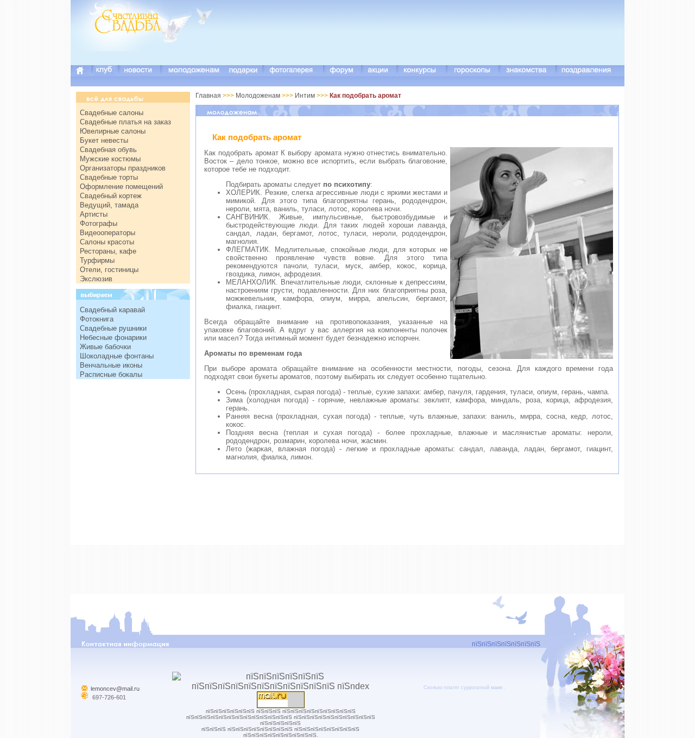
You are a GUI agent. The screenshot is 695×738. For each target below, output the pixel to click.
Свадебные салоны (111, 113)
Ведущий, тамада (109, 205)
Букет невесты (104, 140)
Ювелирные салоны (113, 131)
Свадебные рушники (113, 328)
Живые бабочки (105, 347)
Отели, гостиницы (109, 270)
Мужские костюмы (110, 159)
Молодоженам (259, 95)
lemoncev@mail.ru (115, 688)
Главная (208, 95)
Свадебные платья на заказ (125, 122)
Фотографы (98, 223)
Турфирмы (97, 260)
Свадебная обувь (108, 150)
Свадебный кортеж (111, 196)
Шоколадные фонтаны (117, 356)
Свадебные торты (109, 177)
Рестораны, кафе (108, 251)
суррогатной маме (482, 687)
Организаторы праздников (123, 168)
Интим (305, 95)
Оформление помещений (121, 186)
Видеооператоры (107, 233)
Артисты (94, 214)
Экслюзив (96, 279)
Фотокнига (96, 319)
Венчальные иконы (111, 365)
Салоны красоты (107, 242)
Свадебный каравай (112, 310)
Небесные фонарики (113, 337)
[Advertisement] (426, 40)
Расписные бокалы (111, 374)
